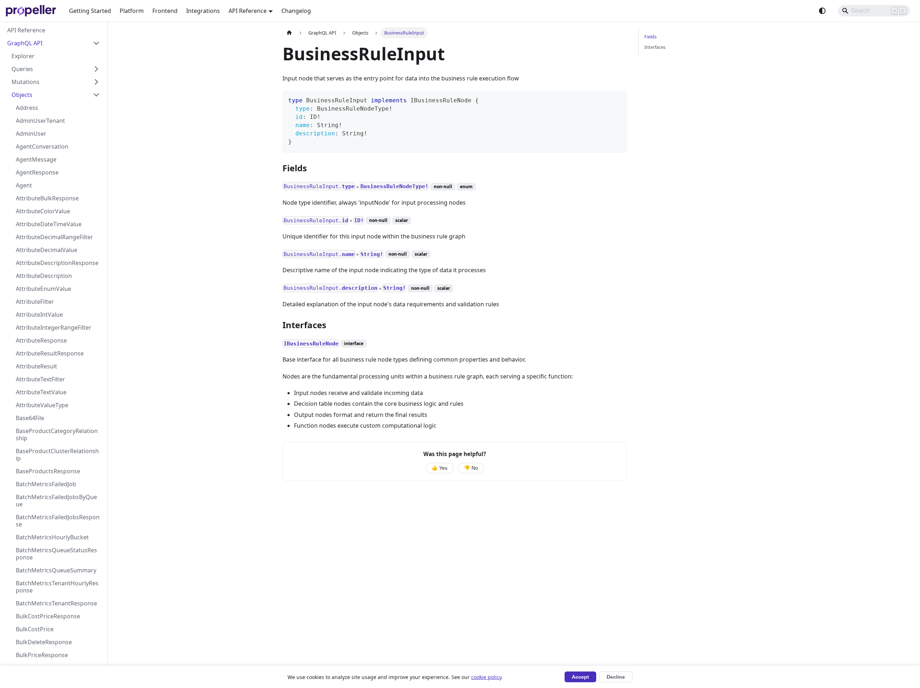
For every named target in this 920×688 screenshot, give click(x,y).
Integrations (203, 11)
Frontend (165, 11)
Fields (650, 36)
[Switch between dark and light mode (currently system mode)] (822, 11)
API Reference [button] (248, 11)
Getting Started (90, 11)
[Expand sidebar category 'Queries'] (96, 69)
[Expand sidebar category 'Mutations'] (96, 82)
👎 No (471, 468)
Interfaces (655, 47)
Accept (580, 677)
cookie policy (486, 677)
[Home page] (289, 32)
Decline (616, 677)
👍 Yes (439, 468)
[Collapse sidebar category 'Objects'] (96, 95)
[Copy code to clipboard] (618, 99)
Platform (132, 11)
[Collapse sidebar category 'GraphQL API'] (96, 43)
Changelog (296, 11)
